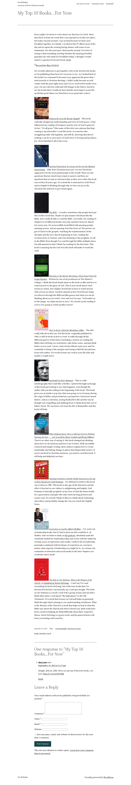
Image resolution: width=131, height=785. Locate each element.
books (36, 633)
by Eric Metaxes (61, 380)
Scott (68, 59)
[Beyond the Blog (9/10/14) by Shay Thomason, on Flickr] (46, 65)
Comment (39, 713)
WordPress (108, 777)
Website (38, 729)
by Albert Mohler (65, 529)
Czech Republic (61, 629)
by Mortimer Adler (66, 330)
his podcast (70, 535)
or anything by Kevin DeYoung (55, 583)
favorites (43, 633)
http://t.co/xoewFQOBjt (53, 673)
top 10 (49, 633)
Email (37, 724)
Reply (40, 679)
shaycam (42, 662)
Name (37, 718)
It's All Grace (23, 2)
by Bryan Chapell (64, 118)
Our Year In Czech (74, 629)
